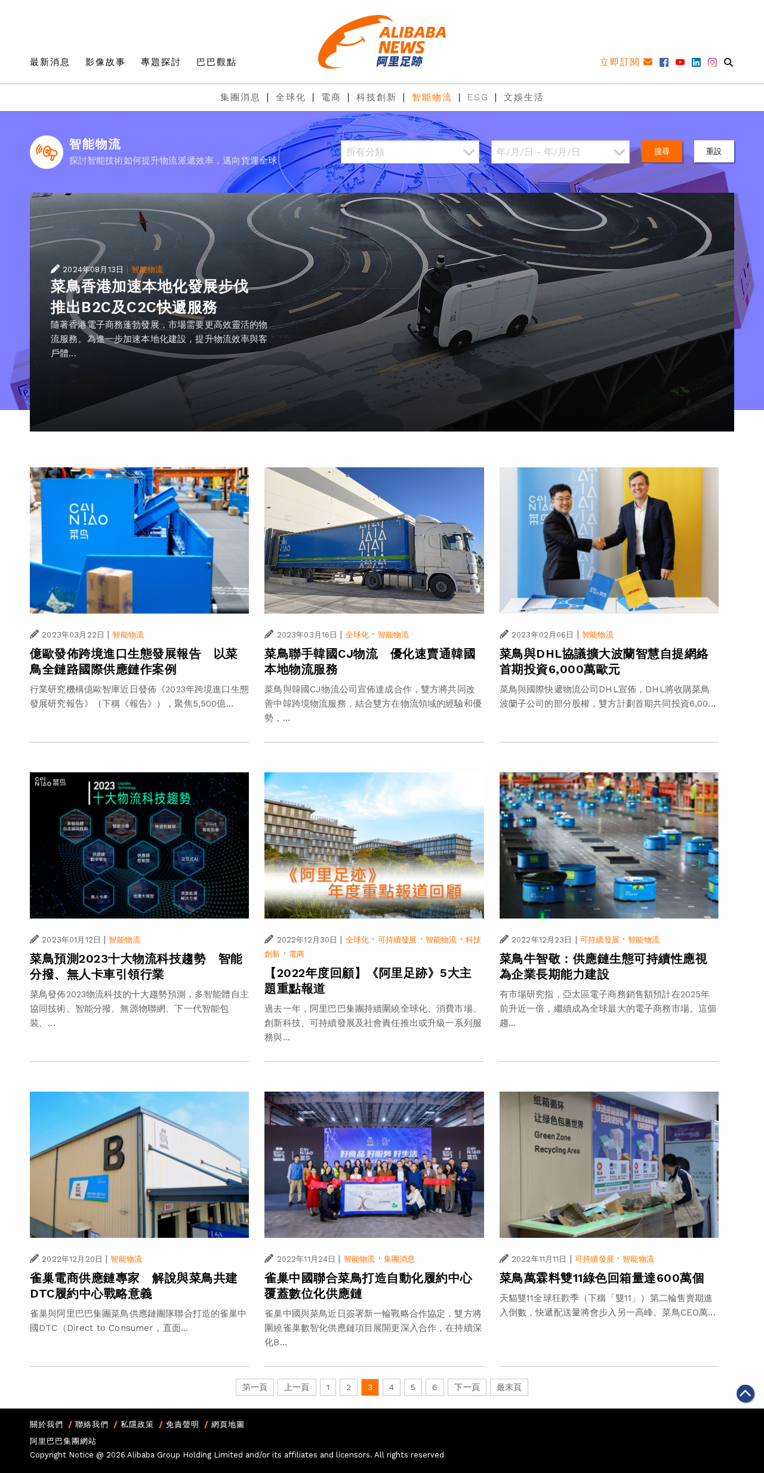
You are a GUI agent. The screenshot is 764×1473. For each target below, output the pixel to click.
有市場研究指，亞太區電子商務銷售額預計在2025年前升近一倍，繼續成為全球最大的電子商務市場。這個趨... (608, 1008)
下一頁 (466, 1387)
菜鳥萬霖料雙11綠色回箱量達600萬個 (602, 1278)
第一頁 (254, 1387)
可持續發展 (397, 939)
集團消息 (240, 97)
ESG (478, 97)
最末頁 (509, 1387)
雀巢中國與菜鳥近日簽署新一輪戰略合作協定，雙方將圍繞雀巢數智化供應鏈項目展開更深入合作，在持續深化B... (373, 1328)
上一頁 (296, 1387)
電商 (331, 97)
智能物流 (432, 97)
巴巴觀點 (216, 62)
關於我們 (46, 1424)
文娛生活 (524, 97)
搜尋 (662, 151)
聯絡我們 (92, 1424)
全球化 (291, 97)
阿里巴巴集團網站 (63, 1441)
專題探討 (161, 62)
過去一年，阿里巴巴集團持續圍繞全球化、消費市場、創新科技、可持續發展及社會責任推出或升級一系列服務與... (373, 1023)
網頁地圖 (228, 1424)
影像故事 (105, 62)
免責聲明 (182, 1424)
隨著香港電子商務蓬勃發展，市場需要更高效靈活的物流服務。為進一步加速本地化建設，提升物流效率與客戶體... (159, 339)
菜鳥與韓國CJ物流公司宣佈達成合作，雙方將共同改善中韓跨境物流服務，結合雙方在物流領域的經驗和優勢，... (373, 703)
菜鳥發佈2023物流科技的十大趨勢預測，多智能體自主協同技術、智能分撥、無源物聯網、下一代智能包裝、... (139, 1008)
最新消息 (50, 62)
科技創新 (376, 97)
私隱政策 (137, 1424)
